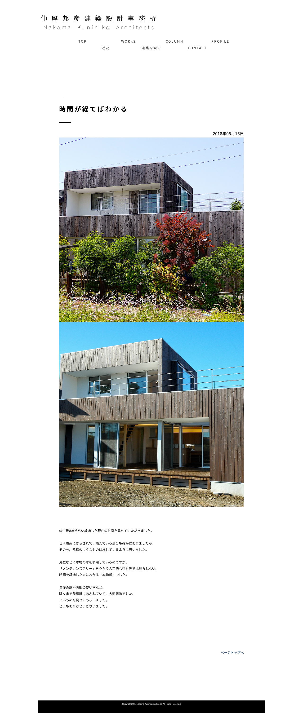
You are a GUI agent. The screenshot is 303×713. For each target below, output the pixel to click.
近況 (106, 48)
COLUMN (174, 41)
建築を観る (151, 48)
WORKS (128, 41)
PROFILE (220, 41)
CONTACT (197, 48)
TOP (82, 41)
